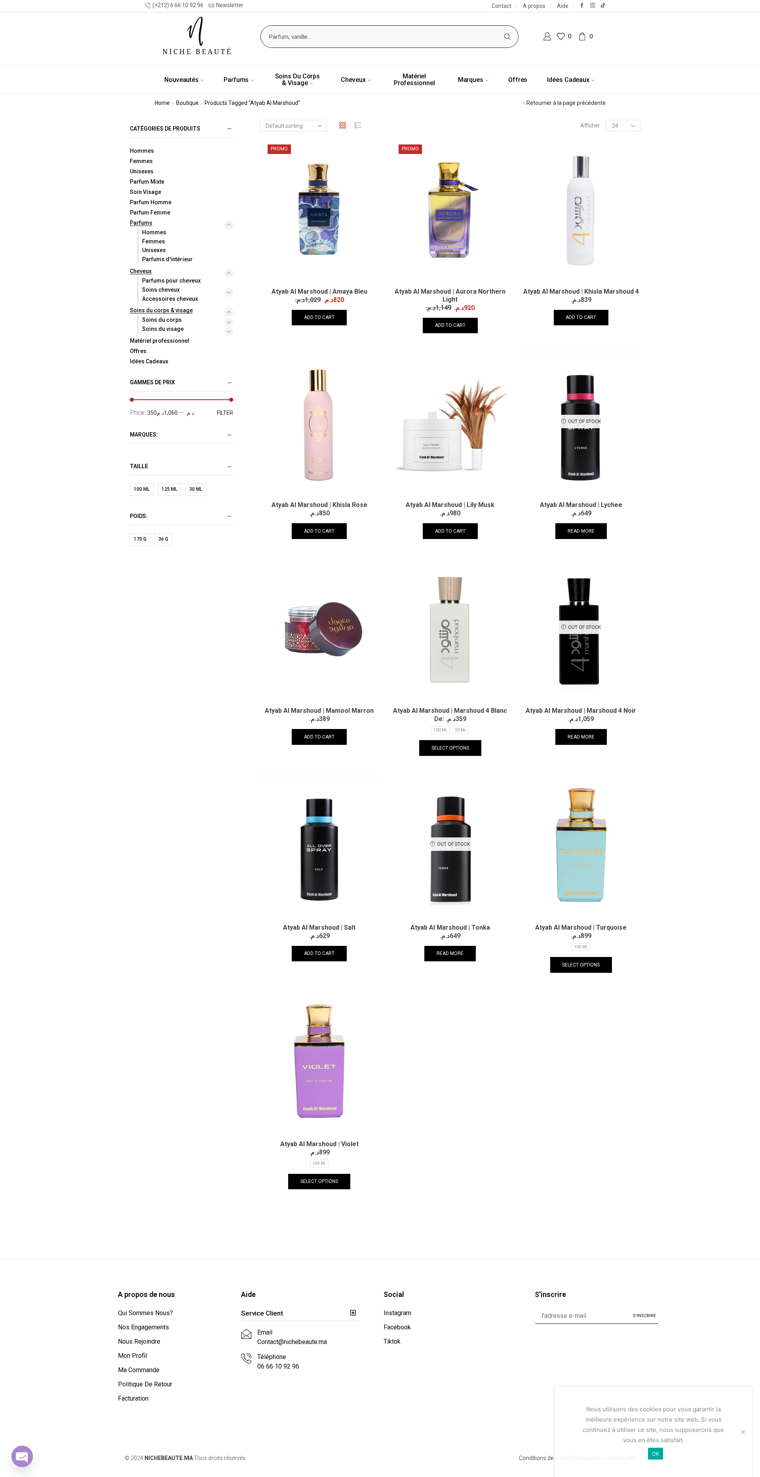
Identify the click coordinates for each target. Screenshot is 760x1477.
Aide (562, 6)
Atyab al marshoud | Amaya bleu (319, 291)
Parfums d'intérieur (167, 259)
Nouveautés (181, 80)
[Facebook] (582, 6)
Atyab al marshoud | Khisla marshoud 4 (581, 291)
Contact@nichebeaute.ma (292, 1342)
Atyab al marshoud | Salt (319, 927)
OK (655, 1453)
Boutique (187, 103)
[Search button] (507, 36)
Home (162, 103)
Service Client (262, 1313)
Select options (450, 748)
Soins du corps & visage (297, 79)
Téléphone (271, 1357)
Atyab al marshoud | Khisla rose (319, 505)
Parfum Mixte (147, 181)
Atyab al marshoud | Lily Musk (450, 505)
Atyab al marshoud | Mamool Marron (319, 710)
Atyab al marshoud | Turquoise (581, 927)
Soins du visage (163, 329)
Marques (470, 80)
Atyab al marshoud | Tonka (450, 927)
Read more (581, 531)
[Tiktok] (603, 6)
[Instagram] (592, 6)
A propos (534, 6)
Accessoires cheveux (170, 299)
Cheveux (353, 80)
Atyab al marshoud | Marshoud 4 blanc (450, 710)
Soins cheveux (161, 290)
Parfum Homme (150, 202)
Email (264, 1332)
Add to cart (319, 317)
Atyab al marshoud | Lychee (581, 505)
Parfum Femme (150, 212)
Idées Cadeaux (568, 80)
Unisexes (142, 171)
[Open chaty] (22, 1456)
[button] (300, 1313)
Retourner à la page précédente (566, 103)
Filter (225, 413)
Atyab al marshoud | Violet (319, 1144)
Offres (517, 80)
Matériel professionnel (414, 79)
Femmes (141, 161)
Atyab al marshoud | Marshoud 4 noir (581, 710)
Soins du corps (162, 320)
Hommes (142, 151)
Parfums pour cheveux (171, 280)
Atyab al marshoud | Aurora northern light (450, 295)
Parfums (236, 80)
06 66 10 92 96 (278, 1366)
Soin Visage (145, 192)
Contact (501, 6)
